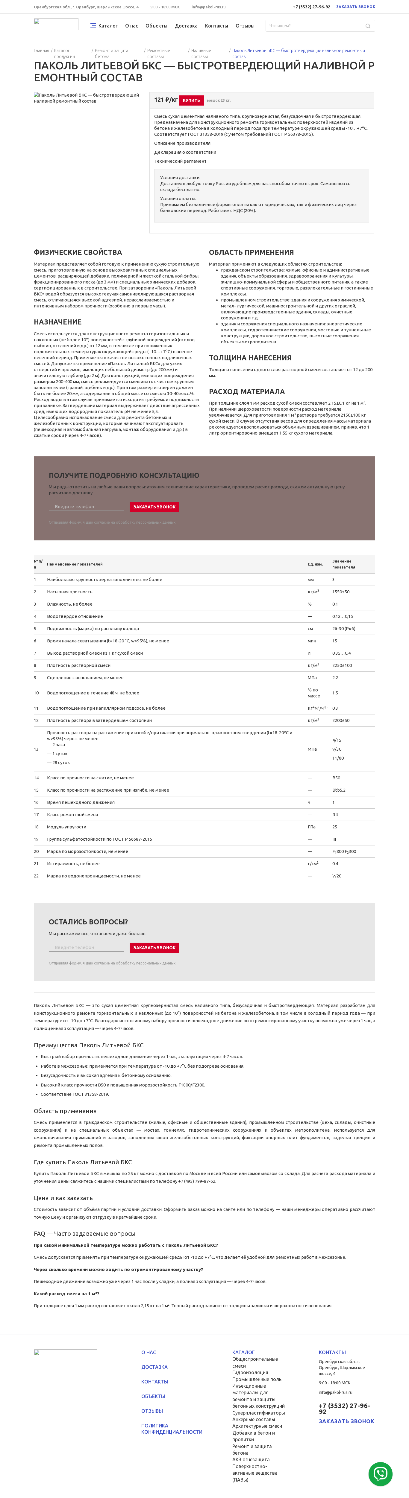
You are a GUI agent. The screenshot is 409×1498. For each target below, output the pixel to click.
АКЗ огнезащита (251, 1459)
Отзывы (245, 25)
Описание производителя (182, 143)
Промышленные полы (257, 1379)
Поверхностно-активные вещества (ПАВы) (255, 1473)
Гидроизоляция (250, 1372)
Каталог (108, 25)
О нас (131, 25)
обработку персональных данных (145, 522)
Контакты (216, 25)
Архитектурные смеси (257, 1426)
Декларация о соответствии (185, 152)
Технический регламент (180, 161)
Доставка (186, 25)
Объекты (156, 25)
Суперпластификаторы (258, 1412)
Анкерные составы (253, 1419)
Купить (191, 100)
